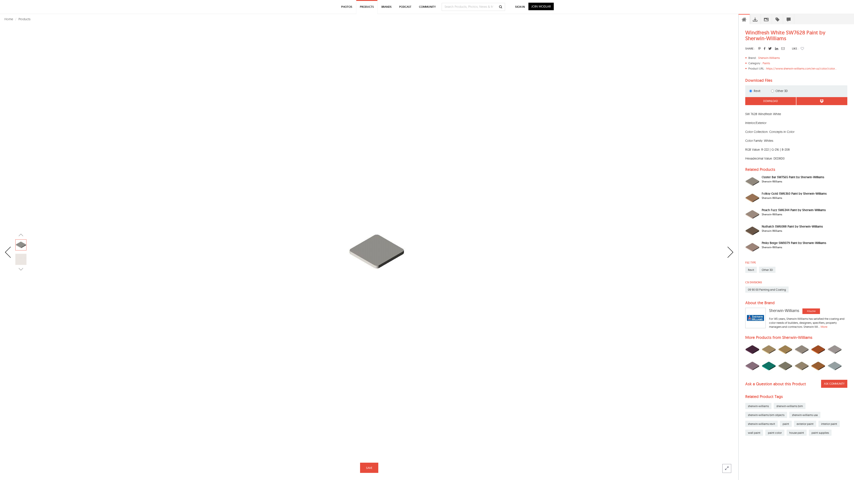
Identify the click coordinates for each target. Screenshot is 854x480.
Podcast (405, 7)
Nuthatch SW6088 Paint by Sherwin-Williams (792, 226)
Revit (757, 91)
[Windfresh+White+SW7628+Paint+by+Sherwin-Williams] (759, 48)
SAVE (369, 468)
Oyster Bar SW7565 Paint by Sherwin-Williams (793, 177)
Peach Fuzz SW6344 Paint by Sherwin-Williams (794, 210)
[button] (802, 48)
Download (770, 101)
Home (8, 19)
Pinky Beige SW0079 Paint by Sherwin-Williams (794, 243)
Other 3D (781, 91)
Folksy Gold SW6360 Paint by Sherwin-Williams (794, 194)
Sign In (520, 7)
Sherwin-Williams (769, 58)
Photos (346, 7)
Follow (811, 311)
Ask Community (834, 383)
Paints (766, 63)
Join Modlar (541, 6)
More (824, 326)
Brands (386, 7)
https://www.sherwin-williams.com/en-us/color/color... (801, 68)
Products (24, 19)
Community (427, 7)
